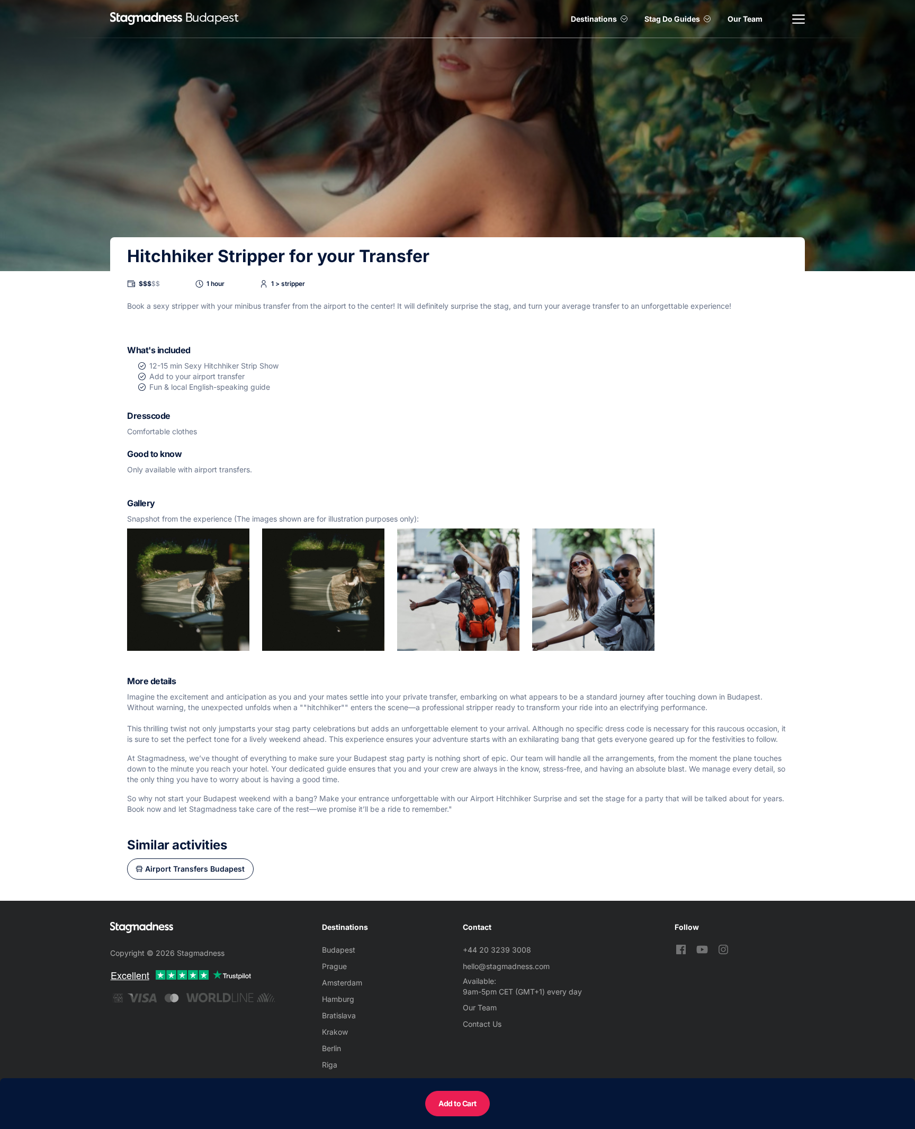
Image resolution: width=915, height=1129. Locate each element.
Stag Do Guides (672, 18)
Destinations (594, 18)
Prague (334, 966)
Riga (329, 1064)
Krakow (335, 1031)
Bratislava (339, 1015)
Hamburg (338, 998)
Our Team (745, 18)
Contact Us (482, 1023)
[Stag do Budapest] (146, 18)
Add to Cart (457, 1103)
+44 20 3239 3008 (497, 949)
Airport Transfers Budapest (195, 868)
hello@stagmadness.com (506, 966)
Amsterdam (342, 982)
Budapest (338, 949)
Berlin (331, 1048)
